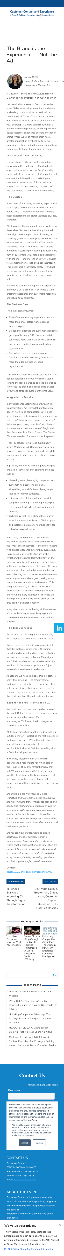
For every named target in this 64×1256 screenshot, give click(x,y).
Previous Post (16, 881)
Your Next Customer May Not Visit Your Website (13, 941)
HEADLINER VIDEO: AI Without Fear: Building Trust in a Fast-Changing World (30, 1029)
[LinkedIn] (59, 628)
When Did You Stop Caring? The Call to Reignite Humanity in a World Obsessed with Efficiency (32, 948)
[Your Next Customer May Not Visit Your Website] (14, 932)
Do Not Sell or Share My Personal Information (29, 1249)
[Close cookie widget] (60, 1225)
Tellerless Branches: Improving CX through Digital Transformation (16, 896)
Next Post (50, 881)
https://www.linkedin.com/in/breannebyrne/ (29, 871)
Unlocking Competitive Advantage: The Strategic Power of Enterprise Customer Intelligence (49, 946)
